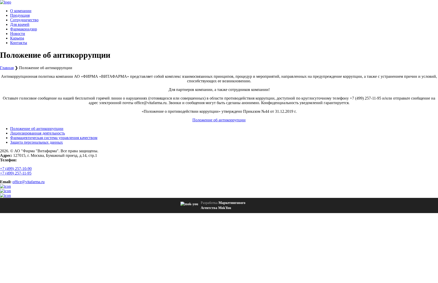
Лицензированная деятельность (37, 133)
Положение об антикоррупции (219, 120)
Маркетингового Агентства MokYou (223, 205)
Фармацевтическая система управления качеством (53, 138)
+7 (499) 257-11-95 (15, 173)
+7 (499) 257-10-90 (16, 168)
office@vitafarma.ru (28, 182)
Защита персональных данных (36, 142)
